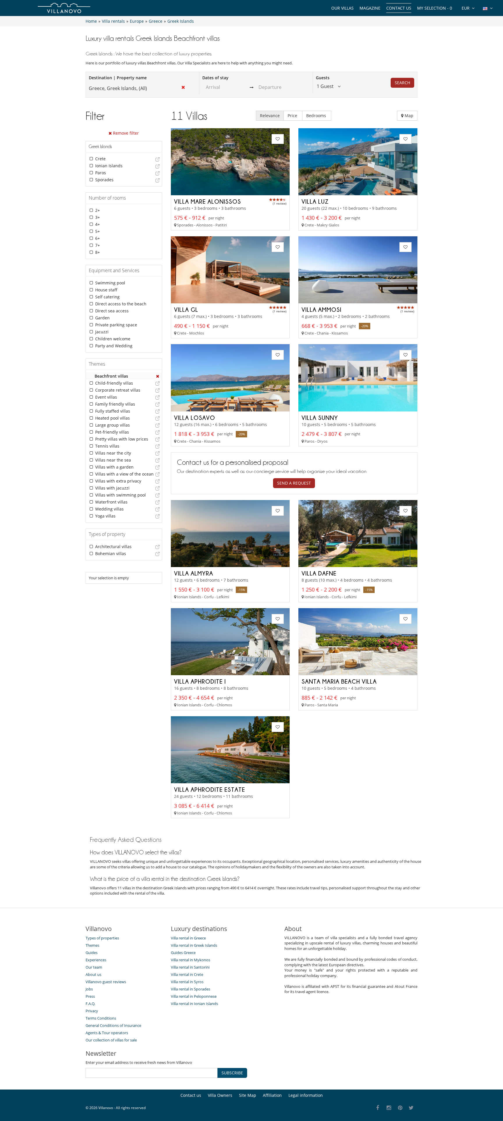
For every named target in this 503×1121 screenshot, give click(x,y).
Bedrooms (316, 115)
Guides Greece (183, 952)
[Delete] (157, 376)
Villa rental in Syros (187, 981)
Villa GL (186, 309)
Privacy (92, 1010)
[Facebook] (377, 1108)
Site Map (247, 1095)
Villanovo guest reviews (106, 981)
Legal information (305, 1095)
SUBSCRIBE (232, 1073)
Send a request (294, 483)
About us (93, 974)
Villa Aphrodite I (200, 681)
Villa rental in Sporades (190, 989)
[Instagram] (389, 1108)
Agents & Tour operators (107, 1032)
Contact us (398, 8)
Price (293, 115)
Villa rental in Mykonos (190, 959)
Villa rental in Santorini (190, 967)
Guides (92, 952)
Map (408, 115)
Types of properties (102, 938)
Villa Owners (220, 1095)
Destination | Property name (118, 77)
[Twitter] (411, 1108)
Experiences (96, 959)
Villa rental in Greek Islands (194, 945)
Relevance (270, 115)
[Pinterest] (400, 1108)
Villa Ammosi (321, 309)
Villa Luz (315, 201)
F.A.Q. (90, 1003)
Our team (94, 967)
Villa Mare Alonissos (207, 201)
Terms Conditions (101, 1018)
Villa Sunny (320, 417)
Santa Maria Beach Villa (339, 681)
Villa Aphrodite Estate (209, 789)
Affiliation (272, 1095)
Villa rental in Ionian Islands (194, 1003)
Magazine (369, 8)
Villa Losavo (194, 417)
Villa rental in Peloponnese (194, 996)
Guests (323, 77)
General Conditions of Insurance (113, 1025)
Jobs (89, 989)
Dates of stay (215, 77)
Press (90, 996)
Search (402, 82)
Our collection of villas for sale (111, 1040)
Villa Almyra (193, 573)
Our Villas (342, 8)
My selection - (434, 8)
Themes (92, 945)
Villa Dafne (319, 573)
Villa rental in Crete (187, 974)
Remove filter (125, 133)
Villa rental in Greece (188, 938)
